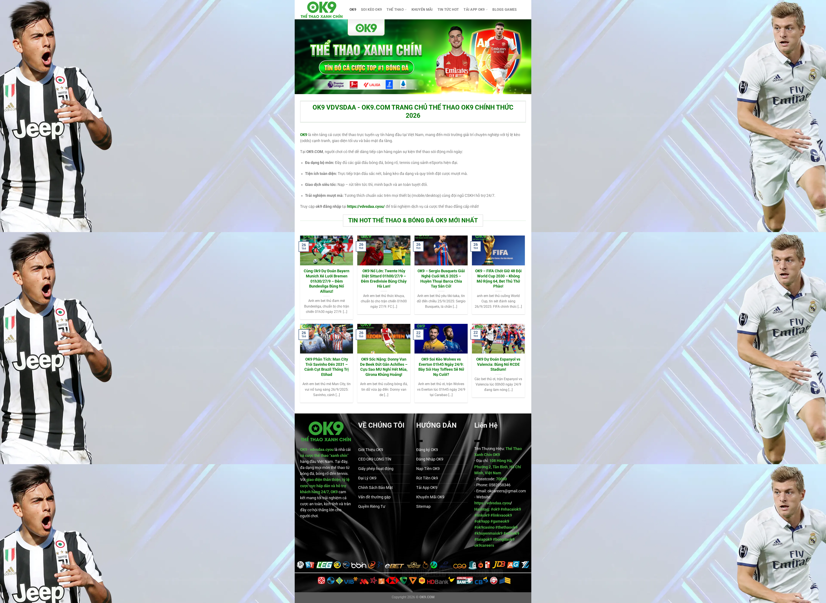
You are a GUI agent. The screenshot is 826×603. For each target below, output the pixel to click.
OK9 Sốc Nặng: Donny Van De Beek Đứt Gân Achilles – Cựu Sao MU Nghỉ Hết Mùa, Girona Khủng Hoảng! (383, 367)
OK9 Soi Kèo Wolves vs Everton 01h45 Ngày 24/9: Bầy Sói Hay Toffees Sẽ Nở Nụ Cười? (441, 367)
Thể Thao (395, 10)
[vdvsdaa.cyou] (321, 9)
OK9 (353, 10)
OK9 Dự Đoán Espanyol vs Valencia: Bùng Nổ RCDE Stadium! (498, 364)
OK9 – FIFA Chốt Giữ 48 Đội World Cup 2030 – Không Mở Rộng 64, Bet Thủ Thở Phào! (498, 278)
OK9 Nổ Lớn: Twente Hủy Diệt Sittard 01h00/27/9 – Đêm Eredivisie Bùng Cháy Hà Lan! (384, 278)
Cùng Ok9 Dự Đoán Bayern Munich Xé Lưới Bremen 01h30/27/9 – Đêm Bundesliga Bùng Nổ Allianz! (326, 281)
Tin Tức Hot (448, 10)
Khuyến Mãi (422, 10)
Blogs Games (504, 10)
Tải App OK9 (474, 10)
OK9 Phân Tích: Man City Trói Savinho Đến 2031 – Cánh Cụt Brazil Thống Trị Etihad (326, 367)
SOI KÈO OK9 (371, 10)
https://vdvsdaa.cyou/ (366, 206)
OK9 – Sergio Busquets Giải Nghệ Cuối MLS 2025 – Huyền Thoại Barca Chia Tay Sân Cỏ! (441, 278)
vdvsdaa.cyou (322, 449)
